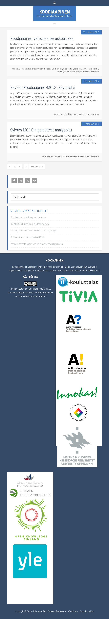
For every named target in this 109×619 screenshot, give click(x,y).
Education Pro (39, 611)
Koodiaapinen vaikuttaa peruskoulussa (42, 38)
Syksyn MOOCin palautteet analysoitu (41, 129)
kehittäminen (74, 157)
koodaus (49, 69)
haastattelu (42, 69)
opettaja (70, 69)
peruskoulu (78, 69)
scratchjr (60, 72)
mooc (65, 69)
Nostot (76, 114)
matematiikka (57, 69)
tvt (65, 72)
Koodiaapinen (54, 12)
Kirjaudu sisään (87, 611)
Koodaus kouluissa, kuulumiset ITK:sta (28, 237)
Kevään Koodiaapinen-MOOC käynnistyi (42, 87)
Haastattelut (32, 69)
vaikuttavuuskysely (73, 72)
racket (90, 69)
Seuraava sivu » (37, 166)
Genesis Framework (57, 611)
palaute (86, 157)
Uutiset (81, 114)
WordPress (73, 611)
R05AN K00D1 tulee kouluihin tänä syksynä (30, 224)
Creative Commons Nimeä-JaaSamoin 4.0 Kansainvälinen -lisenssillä (30, 292)
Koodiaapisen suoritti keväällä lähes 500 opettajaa (33, 230)
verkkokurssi (84, 72)
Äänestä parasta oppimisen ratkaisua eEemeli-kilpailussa (37, 244)
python (85, 69)
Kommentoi (95, 72)
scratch (95, 69)
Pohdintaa (65, 157)
